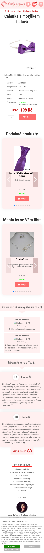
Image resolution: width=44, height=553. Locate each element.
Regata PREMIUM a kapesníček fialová (22, 174)
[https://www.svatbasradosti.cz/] (13, 4)
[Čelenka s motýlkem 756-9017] (22, 48)
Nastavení (32, 546)
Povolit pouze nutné (12, 549)
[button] (8, 179)
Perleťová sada (22, 259)
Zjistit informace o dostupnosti (27, 104)
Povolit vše (11, 546)
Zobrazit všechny (19, 451)
